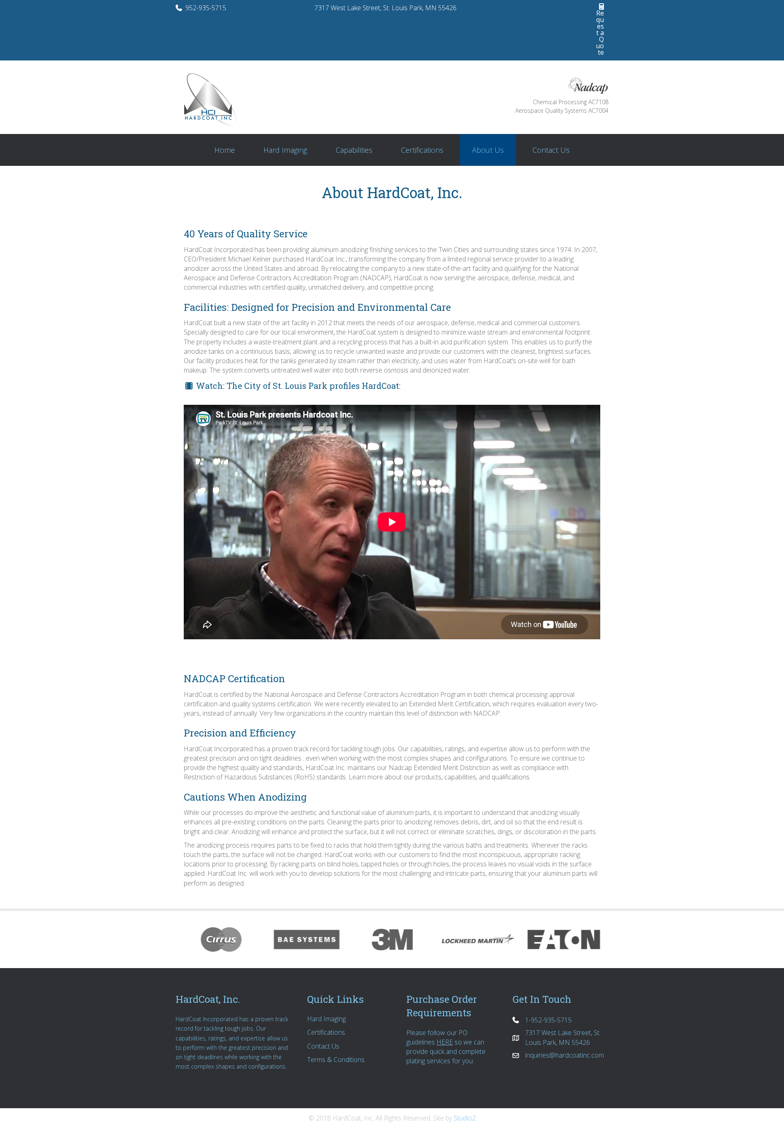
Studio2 (465, 1118)
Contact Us (323, 1046)
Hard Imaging (326, 1018)
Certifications (326, 1032)
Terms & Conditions (336, 1059)
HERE (445, 1042)
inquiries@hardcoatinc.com (564, 1055)
